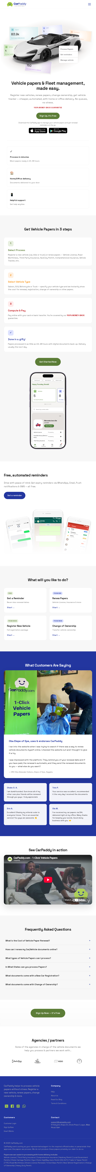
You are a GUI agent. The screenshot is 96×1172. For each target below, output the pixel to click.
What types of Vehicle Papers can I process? (28, 958)
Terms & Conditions (58, 1103)
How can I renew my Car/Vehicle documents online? (31, 949)
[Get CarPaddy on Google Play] (58, 130)
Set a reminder (14, 495)
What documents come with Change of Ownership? (32, 984)
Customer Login (10, 1123)
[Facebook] (12, 1108)
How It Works (9, 1131)
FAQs (53, 1092)
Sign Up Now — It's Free (48, 1013)
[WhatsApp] (24, 1108)
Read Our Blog (56, 1099)
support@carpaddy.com (61, 1122)
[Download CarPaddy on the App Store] (38, 130)
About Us (54, 1096)
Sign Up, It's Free (48, 115)
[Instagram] (18, 1108)
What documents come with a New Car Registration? (32, 975)
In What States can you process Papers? (26, 967)
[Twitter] (6, 1108)
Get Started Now (47, 361)
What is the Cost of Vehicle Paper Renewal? (28, 940)
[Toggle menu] (89, 4)
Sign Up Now (9, 1127)
